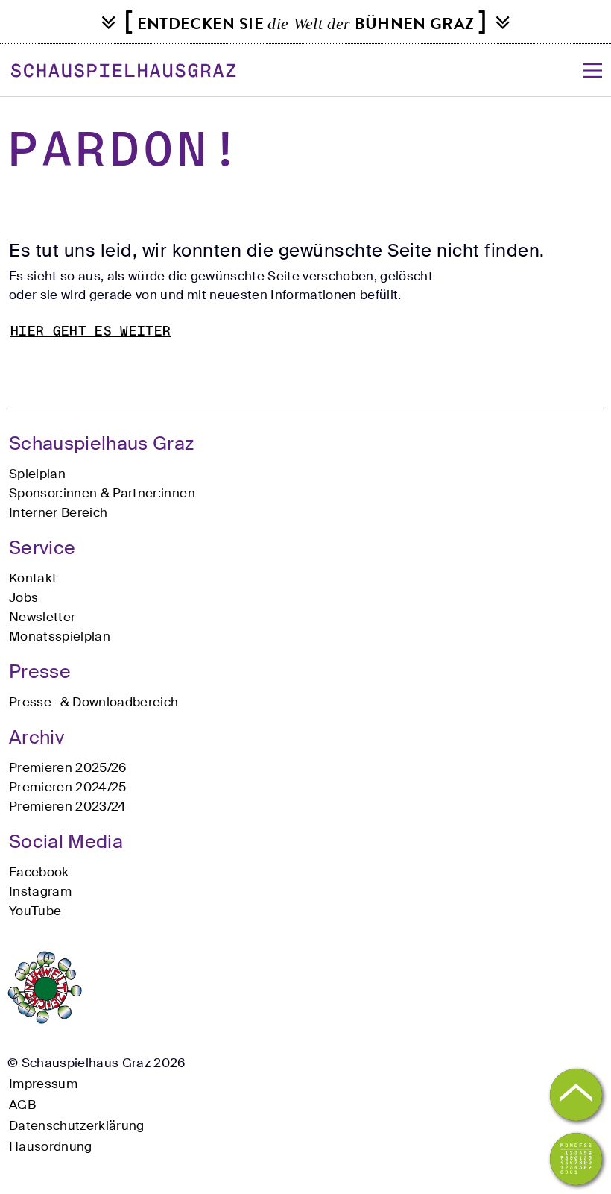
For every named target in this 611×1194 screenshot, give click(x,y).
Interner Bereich (58, 512)
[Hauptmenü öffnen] (592, 70)
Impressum (43, 1083)
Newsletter (42, 617)
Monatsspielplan (59, 636)
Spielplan (37, 473)
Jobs (23, 597)
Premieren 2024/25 (68, 787)
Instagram (40, 891)
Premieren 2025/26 (68, 767)
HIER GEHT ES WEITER (90, 332)
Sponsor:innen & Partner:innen (102, 493)
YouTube (35, 910)
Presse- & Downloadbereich (94, 702)
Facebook (39, 872)
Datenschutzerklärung (77, 1125)
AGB (22, 1104)
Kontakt (33, 578)
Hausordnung (50, 1146)
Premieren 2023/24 (68, 806)
